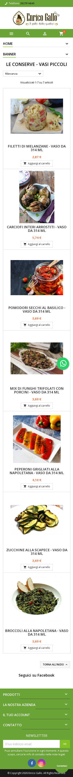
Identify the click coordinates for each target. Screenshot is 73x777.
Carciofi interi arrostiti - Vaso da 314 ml (37, 229)
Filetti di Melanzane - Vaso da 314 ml (37, 148)
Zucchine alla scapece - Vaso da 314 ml (36, 552)
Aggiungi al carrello (37, 163)
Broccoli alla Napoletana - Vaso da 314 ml (36, 632)
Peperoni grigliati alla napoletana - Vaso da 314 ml (37, 471)
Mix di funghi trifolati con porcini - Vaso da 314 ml (37, 390)
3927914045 (27, 3)
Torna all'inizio (55, 664)
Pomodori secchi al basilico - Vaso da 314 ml (36, 309)
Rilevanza (23, 73)
